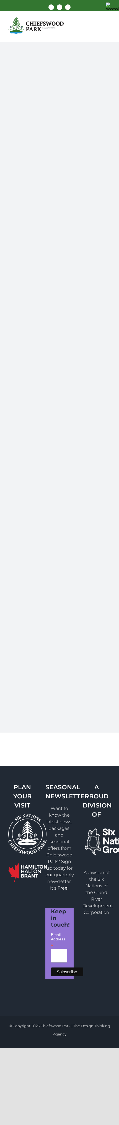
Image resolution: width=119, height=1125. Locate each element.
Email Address (58, 938)
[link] (112, 6)
